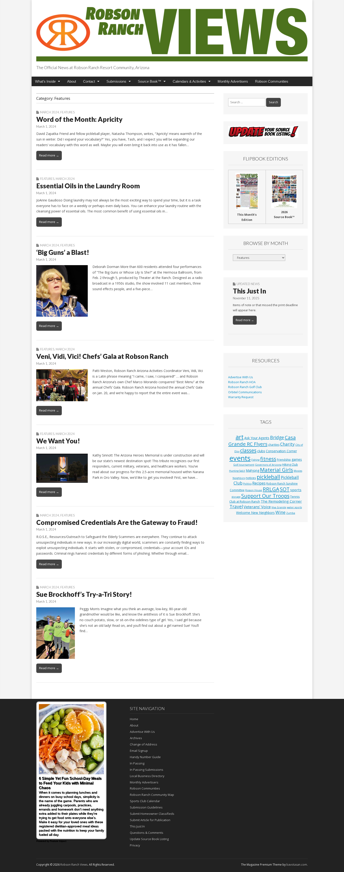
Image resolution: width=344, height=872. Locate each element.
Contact (89, 81)
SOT (284, 489)
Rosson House (253, 490)
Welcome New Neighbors (255, 512)
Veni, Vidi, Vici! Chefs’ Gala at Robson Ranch (102, 356)
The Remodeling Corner (281, 501)
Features (67, 112)
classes (248, 450)
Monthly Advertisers (233, 81)
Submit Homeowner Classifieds (152, 814)
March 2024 (49, 112)
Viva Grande (278, 507)
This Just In (249, 291)
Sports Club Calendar (145, 801)
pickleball (268, 477)
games (297, 459)
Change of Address (143, 744)
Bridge (277, 437)
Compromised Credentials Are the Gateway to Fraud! (117, 522)
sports (295, 489)
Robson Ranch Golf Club (245, 387)
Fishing (255, 459)
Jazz (242, 470)
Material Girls (276, 469)
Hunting (234, 470)
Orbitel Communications (245, 392)
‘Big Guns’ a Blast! (62, 252)
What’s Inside (45, 81)
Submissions (116, 81)
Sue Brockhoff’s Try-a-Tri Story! (84, 594)
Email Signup (139, 751)
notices (251, 478)
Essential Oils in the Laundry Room (88, 186)
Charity (287, 444)
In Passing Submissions (146, 770)
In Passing (137, 763)
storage (236, 496)
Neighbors (239, 478)
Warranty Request (240, 397)
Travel (236, 507)
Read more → (49, 155)
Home (134, 719)
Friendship (284, 460)
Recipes (259, 483)
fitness (268, 458)
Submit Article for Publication (150, 820)
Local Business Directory (147, 776)
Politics (247, 483)
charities (273, 445)
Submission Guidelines (146, 807)
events (240, 458)
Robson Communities (271, 81)
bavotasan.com (296, 865)
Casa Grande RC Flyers (262, 440)
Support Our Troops (265, 495)
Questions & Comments (146, 833)
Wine (280, 512)
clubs (261, 451)
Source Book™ (149, 81)
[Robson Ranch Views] (172, 31)
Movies (298, 470)
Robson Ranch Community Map (152, 795)
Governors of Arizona (268, 464)
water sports (294, 507)
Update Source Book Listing (149, 839)
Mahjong (252, 470)
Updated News (248, 284)
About (71, 81)
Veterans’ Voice (257, 506)
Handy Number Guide (145, 757)
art (240, 437)
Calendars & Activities (189, 81)
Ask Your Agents (256, 438)
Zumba (290, 513)
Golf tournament (243, 464)
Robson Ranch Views (74, 865)
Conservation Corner (281, 451)
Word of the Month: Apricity (79, 119)
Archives (136, 738)
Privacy (135, 845)
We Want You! (58, 441)
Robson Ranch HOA (242, 382)
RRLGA (271, 489)
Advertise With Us (240, 377)
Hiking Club (290, 464)
